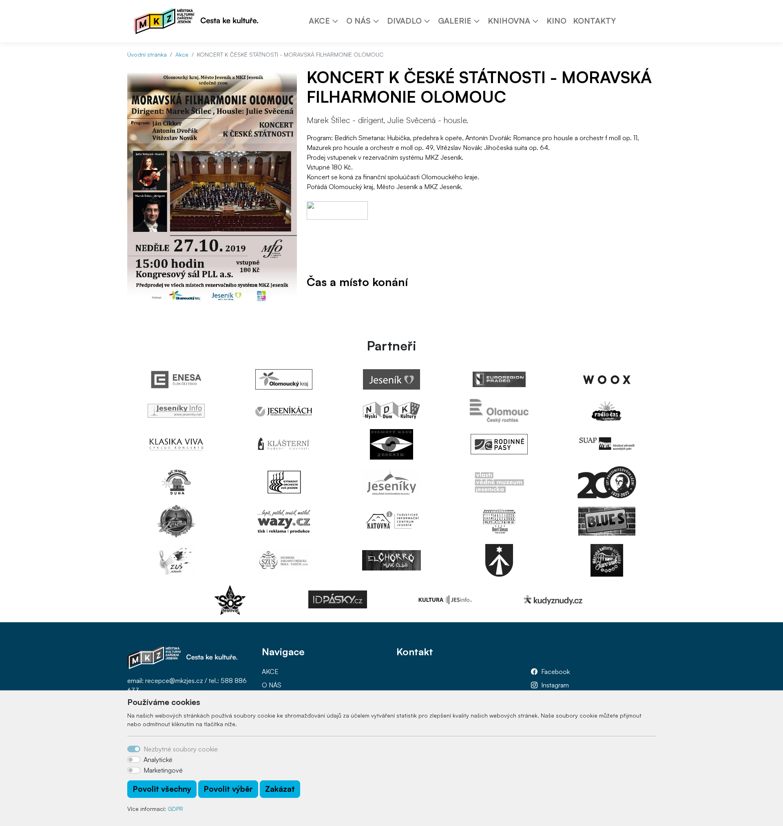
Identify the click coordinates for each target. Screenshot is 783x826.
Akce (181, 54)
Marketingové (163, 770)
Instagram (555, 685)
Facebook (555, 671)
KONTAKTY (594, 21)
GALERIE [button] (454, 21)
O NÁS (271, 685)
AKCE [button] (319, 21)
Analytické (158, 760)
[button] (338, 20)
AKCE (270, 671)
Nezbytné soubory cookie (181, 749)
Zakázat (280, 789)
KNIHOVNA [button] (509, 21)
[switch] (133, 759)
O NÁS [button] (358, 21)
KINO (556, 21)
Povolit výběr (228, 789)
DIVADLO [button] (404, 21)
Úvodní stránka (147, 54)
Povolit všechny (162, 789)
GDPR (175, 808)
